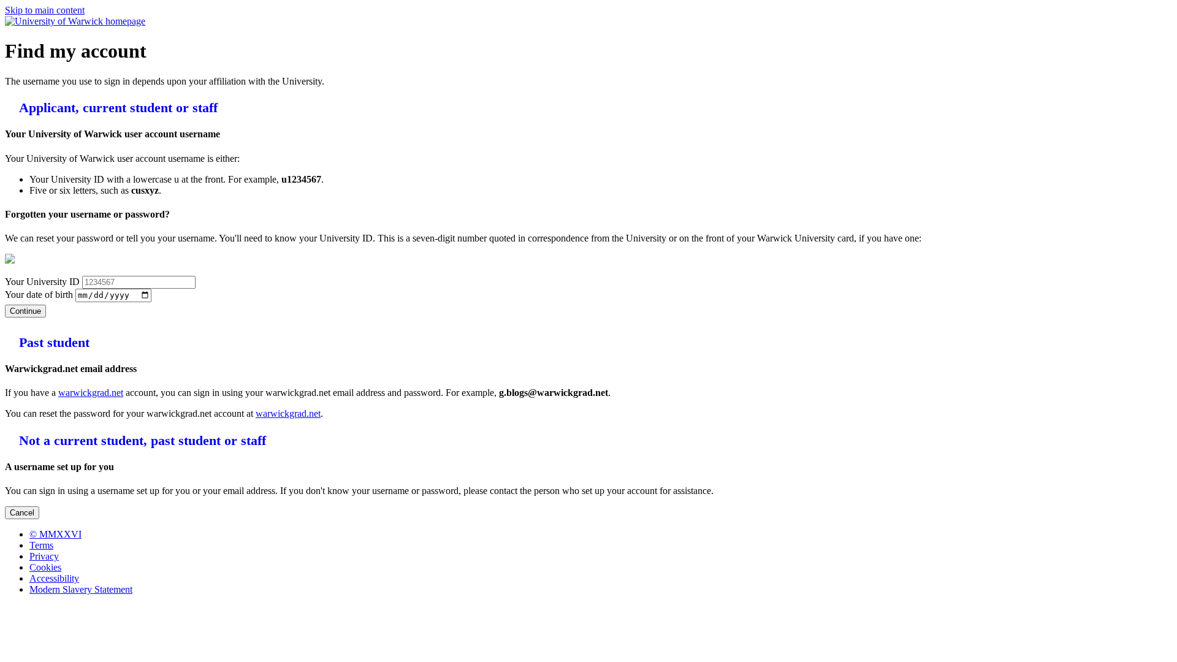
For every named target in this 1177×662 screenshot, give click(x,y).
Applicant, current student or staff (116, 107)
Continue (25, 311)
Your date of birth (40, 294)
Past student (52, 342)
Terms (41, 545)
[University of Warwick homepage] (75, 21)
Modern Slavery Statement (80, 589)
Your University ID (43, 281)
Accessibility (54, 578)
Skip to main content (45, 10)
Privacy (44, 556)
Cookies (45, 567)
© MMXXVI (55, 534)
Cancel (22, 512)
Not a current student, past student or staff (140, 440)
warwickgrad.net (90, 392)
